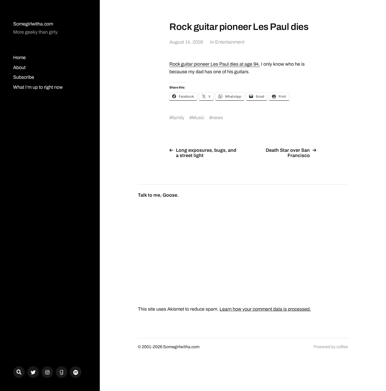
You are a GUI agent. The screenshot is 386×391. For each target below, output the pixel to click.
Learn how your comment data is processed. (265, 309)
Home (19, 57)
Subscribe (23, 77)
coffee (342, 347)
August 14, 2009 (186, 42)
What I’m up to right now (38, 87)
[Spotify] (75, 372)
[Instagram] (47, 372)
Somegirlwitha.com (33, 24)
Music (198, 117)
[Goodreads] (61, 372)
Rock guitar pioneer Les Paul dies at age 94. (214, 64)
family (178, 117)
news (217, 117)
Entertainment (229, 42)
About (19, 67)
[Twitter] (33, 372)
